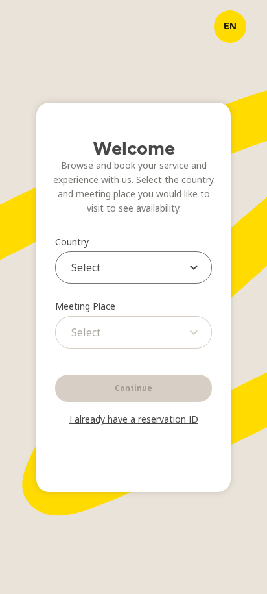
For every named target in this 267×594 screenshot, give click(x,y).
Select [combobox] (85, 267)
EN (230, 26)
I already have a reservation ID (133, 419)
